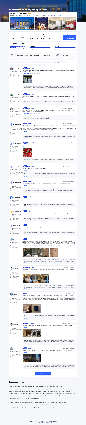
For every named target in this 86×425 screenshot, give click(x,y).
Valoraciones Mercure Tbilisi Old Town (45, 389)
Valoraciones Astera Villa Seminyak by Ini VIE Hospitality (36, 391)
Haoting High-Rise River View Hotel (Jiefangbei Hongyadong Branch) (56, 395)
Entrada (12, 36)
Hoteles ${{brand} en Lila (24, 405)
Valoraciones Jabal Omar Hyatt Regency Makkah (46, 388)
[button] (75, 2)
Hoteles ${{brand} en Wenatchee (49, 405)
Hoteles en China (21, 378)
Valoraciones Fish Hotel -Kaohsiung (27, 386)
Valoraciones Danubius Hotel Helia (15, 393)
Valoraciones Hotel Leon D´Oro (54, 391)
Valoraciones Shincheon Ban (28, 393)
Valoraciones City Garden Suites (30, 388)
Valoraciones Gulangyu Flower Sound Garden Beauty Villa (65, 389)
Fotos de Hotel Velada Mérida (49, 407)
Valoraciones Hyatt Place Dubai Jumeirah (17, 391)
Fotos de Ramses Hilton (60, 405)
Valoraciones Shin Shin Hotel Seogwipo (30, 389)
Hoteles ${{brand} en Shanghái (68, 404)
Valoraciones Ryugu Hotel (65, 391)
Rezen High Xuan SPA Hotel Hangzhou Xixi (57, 396)
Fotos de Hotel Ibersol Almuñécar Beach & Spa (34, 407)
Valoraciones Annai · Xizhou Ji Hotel (16, 404)
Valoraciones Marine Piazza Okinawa (56, 386)
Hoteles (15, 378)
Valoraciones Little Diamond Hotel (69, 393)
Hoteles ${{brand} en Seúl (14, 405)
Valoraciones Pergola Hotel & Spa (15, 389)
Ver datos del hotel (57, 15)
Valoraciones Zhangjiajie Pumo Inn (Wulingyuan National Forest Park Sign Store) (50, 402)
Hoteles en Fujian (28, 378)
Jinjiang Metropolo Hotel (45, 378)
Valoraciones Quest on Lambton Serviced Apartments (51, 404)
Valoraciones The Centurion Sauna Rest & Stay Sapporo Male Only (21, 402)
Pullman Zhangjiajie (70, 396)
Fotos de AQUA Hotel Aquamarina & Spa (16, 407)
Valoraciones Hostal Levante (14, 386)
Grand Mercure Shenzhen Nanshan (35, 395)
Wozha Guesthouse (12, 396)
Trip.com (10, 378)
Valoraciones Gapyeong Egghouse (41, 386)
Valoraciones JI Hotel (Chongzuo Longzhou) (32, 404)
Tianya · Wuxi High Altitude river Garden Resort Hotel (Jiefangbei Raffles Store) (24, 398)
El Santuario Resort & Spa (43, 396)
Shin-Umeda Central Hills (14, 395)
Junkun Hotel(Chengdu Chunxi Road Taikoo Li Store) (27, 396)
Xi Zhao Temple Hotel (23, 395)
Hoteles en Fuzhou (36, 378)
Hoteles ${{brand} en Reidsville (36, 405)
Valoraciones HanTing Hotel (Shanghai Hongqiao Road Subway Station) (48, 393)
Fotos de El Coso (69, 405)
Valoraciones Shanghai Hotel (61, 388)
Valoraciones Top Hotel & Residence (16, 388)
